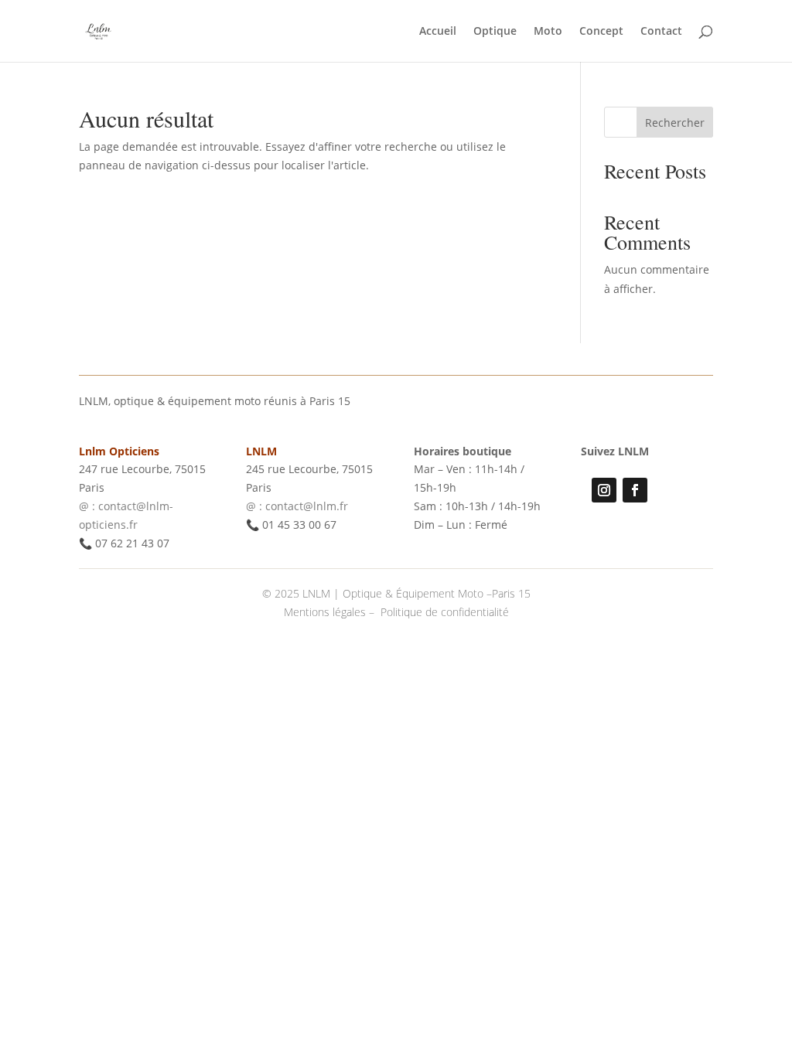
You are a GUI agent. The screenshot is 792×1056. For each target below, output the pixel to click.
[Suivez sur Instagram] (604, 490)
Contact (661, 32)
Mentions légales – (330, 612)
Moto (548, 32)
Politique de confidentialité (445, 612)
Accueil (437, 32)
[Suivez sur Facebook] (635, 490)
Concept (601, 32)
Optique (495, 32)
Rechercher (675, 122)
